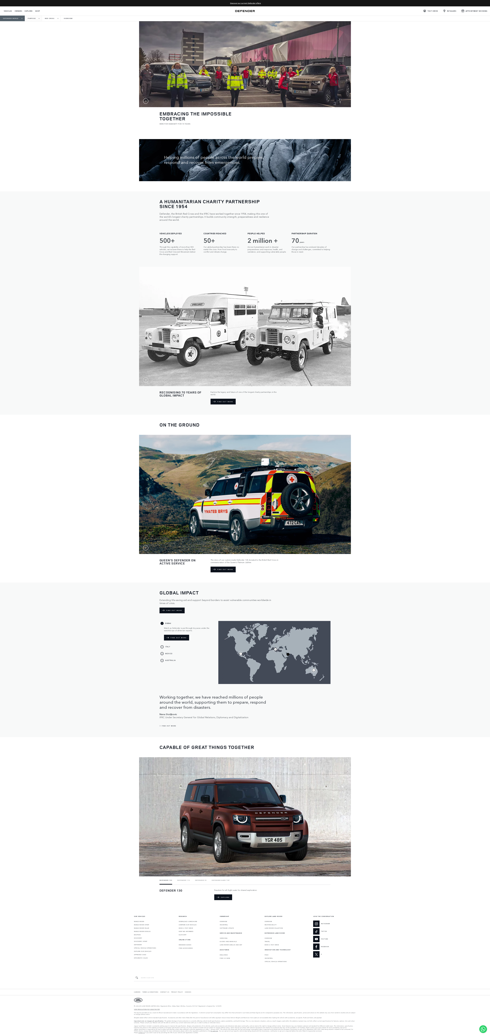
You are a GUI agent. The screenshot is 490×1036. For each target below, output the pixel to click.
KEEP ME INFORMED (186, 931)
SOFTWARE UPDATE (227, 928)
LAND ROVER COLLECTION (274, 928)
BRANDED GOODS (185, 945)
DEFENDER (138, 945)
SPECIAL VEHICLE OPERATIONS (145, 948)
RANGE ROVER (139, 921)
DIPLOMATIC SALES (141, 958)
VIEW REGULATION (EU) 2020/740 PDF (147, 1009)
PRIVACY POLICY (177, 992)
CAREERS (137, 992)
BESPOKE (137, 935)
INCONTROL (224, 925)
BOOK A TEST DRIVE (186, 928)
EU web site (214, 1031)
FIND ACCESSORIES (186, 948)
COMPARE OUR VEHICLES (188, 925)
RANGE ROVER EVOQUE (142, 931)
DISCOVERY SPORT (140, 941)
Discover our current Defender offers (245, 3)
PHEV (266, 955)
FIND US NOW (225, 958)
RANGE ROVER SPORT (141, 925)
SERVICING (224, 938)
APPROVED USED (140, 954)
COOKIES (188, 992)
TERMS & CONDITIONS (150, 992)
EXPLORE (225, 897)
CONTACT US (164, 992)
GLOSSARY (183, 935)
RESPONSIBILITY (271, 925)
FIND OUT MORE (225, 402)
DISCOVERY (138, 938)
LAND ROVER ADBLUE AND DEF (231, 945)
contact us (141, 1032)
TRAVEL (267, 941)
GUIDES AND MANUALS (228, 941)
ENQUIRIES (224, 955)
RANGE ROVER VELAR (141, 928)
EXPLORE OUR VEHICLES (142, 951)
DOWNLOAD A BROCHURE (188, 921)
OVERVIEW (223, 921)
